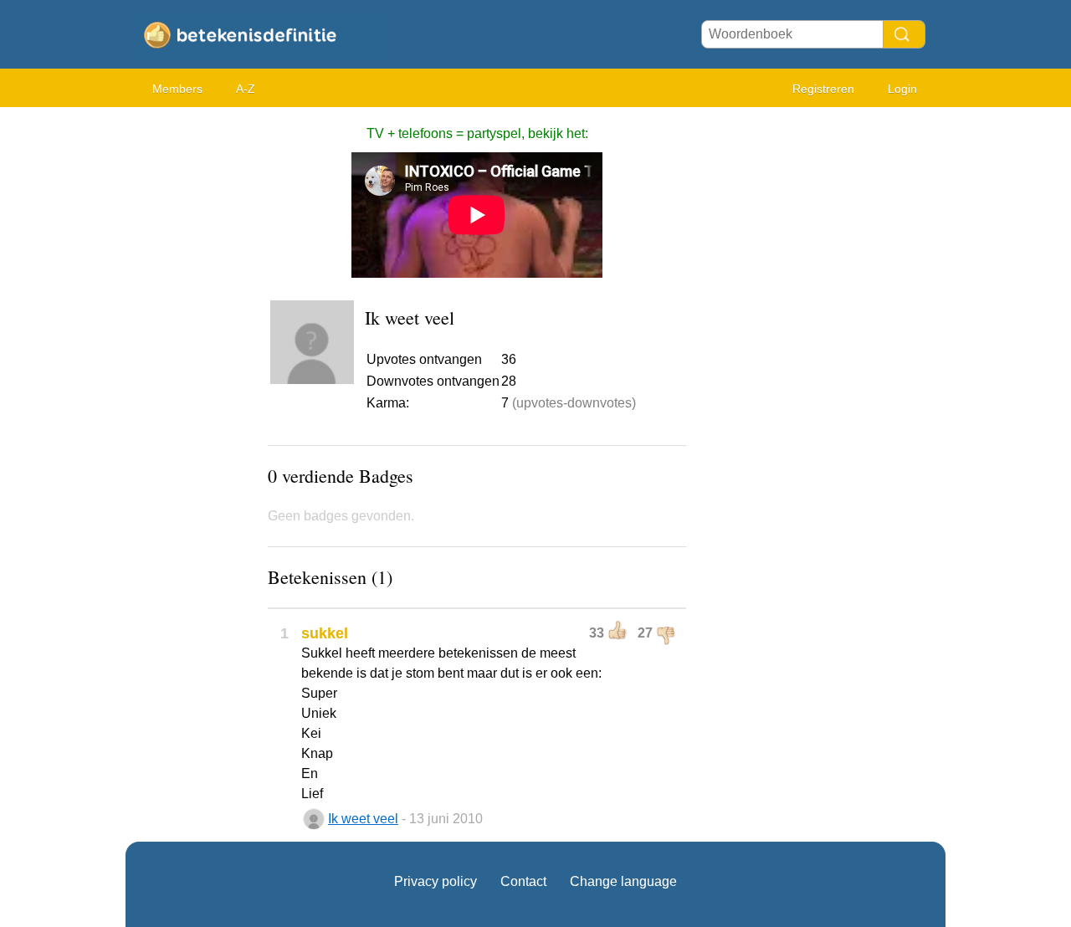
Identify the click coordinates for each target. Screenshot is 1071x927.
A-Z (245, 88)
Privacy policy (435, 881)
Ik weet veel (363, 819)
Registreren (823, 88)
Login (902, 88)
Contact (523, 881)
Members (177, 88)
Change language (623, 881)
